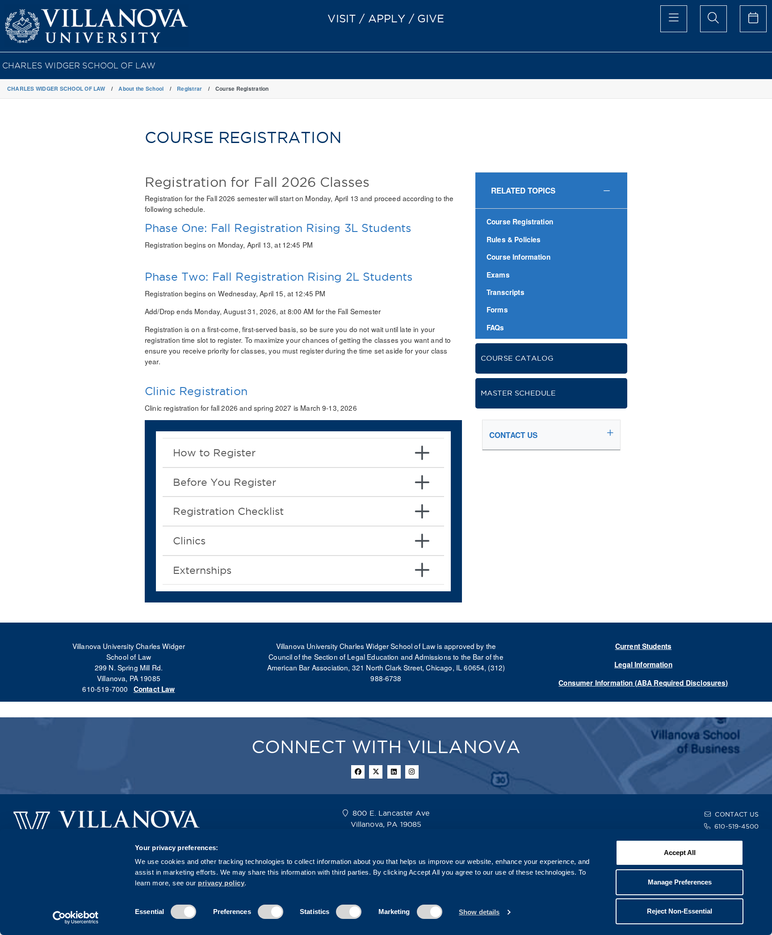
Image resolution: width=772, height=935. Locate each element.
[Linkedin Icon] (394, 772)
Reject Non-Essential (679, 911)
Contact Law (154, 689)
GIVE (431, 18)
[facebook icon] (358, 772)
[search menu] (713, 18)
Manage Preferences (680, 882)
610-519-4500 (736, 826)
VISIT (341, 18)
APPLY (387, 18)
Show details (479, 912)
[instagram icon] (412, 772)
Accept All (680, 852)
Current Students (643, 646)
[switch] (270, 912)
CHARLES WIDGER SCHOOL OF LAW (78, 65)
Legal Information (643, 665)
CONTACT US (737, 814)
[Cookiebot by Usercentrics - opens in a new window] (76, 917)
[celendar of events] (753, 18)
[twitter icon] (375, 772)
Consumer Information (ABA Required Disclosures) (643, 683)
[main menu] (673, 18)
